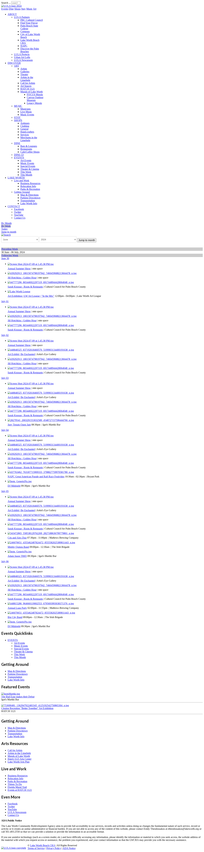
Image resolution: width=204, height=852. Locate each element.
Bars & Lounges (28, 146)
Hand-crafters (27, 131)
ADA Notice (69, 848)
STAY (17, 117)
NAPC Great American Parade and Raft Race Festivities (36, 476)
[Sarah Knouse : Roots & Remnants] (41, 282)
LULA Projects (21, 54)
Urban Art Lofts (22, 57)
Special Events (27, 166)
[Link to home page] (11, 6)
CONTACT (14, 206)
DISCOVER (14, 63)
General (24, 129)
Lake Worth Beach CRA (42, 845)
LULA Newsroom (23, 60)
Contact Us (19, 217)
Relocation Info (28, 186)
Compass (25, 31)
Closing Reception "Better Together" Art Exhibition (27, 708)
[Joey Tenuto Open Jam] (41, 420)
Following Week (9, 255)
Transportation (27, 200)
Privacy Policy (53, 848)
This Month (26, 174)
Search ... (6, 2)
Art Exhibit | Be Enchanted (21, 354)
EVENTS (19, 157)
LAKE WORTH (16, 177)
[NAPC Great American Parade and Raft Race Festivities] (41, 472)
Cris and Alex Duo (17, 537)
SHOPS (18, 120)
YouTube (18, 215)
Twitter (17, 212)
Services (24, 134)
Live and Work (21, 180)
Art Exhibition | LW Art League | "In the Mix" (31, 296)
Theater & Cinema (29, 169)
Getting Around (22, 192)
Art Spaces (25, 86)
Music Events (27, 114)
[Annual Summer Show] (31, 263)
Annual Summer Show (19, 268)
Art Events (25, 160)
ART (16, 65)
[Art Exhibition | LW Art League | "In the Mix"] (19, 291)
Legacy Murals (34, 103)
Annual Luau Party (17, 608)
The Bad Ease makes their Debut (17, 696)
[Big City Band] (41, 612)
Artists (23, 68)
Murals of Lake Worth (31, 91)
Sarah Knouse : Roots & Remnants (25, 286)
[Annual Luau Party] (41, 603)
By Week (6, 226)
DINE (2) (19, 154)
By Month (6, 223)
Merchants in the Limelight (28, 139)
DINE (17, 143)
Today (4, 229)
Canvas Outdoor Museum (35, 99)
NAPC (23, 45)
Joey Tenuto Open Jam (19, 424)
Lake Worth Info (28, 203)
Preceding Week (9, 249)
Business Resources (30, 183)
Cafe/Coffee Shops (30, 151)
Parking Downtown (30, 197)
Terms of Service (36, 848)
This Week (25, 172)
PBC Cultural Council (31, 20)
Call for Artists (27, 83)
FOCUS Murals (35, 94)
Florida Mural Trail (17, 787)
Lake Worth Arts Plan (18, 761)
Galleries (24, 71)
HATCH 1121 (27, 88)
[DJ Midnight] (20, 481)
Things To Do (15, 784)
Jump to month (8, 231)
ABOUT (12, 14)
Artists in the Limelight (26, 79)
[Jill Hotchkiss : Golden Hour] (42, 273)
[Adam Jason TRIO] (20, 551)
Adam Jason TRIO (17, 556)
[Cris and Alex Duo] (41, 533)
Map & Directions (29, 194)
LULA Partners (22, 17)
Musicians (25, 108)
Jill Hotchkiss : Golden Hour (22, 277)
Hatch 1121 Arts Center (19, 759)
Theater (24, 74)
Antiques (24, 123)
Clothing (24, 126)
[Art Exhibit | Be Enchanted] (41, 349)
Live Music (26, 111)
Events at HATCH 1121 (20, 790)
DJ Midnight (14, 485)
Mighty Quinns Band (18, 547)
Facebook (19, 209)
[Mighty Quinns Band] (41, 542)
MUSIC (18, 106)
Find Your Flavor (29, 22)
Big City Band (15, 617)
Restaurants (26, 149)
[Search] (6, 234)
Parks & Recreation (30, 189)
